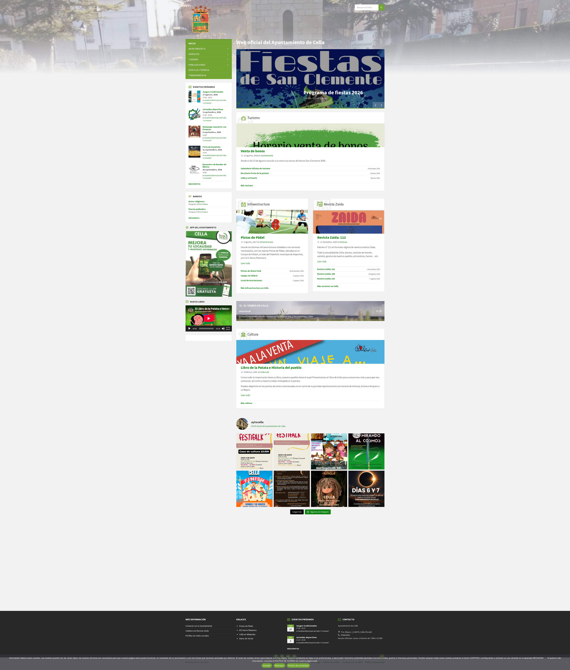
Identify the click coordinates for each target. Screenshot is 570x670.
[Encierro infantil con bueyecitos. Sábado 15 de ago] (329, 451)
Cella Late (265, 372)
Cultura (252, 334)
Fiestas (205, 204)
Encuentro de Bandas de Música (214, 165)
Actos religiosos (197, 201)
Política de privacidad (298, 665)
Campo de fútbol (249, 275)
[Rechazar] (566, 662)
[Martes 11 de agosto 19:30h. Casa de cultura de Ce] (366, 451)
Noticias (343, 242)
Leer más (245, 263)
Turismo (253, 117)
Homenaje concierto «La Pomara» (214, 128)
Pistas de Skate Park (251, 271)
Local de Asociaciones (251, 280)
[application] (209, 318)
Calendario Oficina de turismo (255, 168)
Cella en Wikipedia (247, 634)
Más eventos (194, 184)
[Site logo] (200, 33)
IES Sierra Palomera (247, 630)
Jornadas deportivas (213, 109)
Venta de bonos (253, 151)
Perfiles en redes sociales (197, 635)
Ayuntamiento (324, 98)
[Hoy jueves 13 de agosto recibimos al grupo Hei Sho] (292, 451)
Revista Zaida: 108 (326, 274)
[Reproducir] (189, 328)
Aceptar (267, 665)
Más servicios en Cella (327, 286)
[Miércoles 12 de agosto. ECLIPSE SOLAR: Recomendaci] (292, 489)
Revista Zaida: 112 (331, 237)
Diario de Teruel (246, 638)
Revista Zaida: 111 (326, 269)
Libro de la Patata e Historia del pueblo (271, 367)
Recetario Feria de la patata (255, 173)
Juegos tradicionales (213, 91)
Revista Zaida (334, 204)
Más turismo (247, 185)
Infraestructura (258, 204)
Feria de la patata (211, 147)
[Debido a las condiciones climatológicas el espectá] (254, 451)
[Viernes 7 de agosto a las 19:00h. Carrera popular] (254, 489)
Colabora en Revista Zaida (197, 630)
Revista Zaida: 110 (326, 278)
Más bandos (194, 218)
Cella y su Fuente (249, 178)
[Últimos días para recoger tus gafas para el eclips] (366, 489)
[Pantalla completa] (228, 328)
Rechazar (279, 665)
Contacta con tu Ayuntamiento (199, 626)
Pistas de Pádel (252, 237)
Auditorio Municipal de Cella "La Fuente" (313, 631)
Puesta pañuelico (197, 209)
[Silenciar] (223, 328)
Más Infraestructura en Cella (255, 288)
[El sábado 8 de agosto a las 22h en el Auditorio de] (329, 489)
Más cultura (246, 403)
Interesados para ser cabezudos (340, 92)
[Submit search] (381, 7)
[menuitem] (209, 43)
